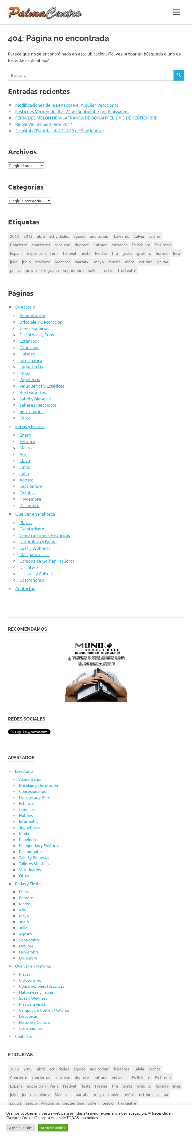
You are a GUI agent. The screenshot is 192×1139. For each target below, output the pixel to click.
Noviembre (30, 498)
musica (114, 261)
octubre (146, 261)
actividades (59, 235)
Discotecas (30, 567)
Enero (25, 434)
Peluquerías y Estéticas (42, 385)
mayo (99, 261)
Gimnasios (29, 347)
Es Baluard (141, 244)
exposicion (36, 253)
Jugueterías (31, 366)
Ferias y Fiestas (30, 426)
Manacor (62, 261)
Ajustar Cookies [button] (20, 1127)
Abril (24, 454)
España (16, 253)
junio (26, 261)
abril (41, 235)
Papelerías (30, 379)
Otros (25, 417)
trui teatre (127, 270)
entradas (119, 244)
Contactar (25, 588)
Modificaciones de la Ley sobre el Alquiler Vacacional (66, 104)
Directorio (25, 306)
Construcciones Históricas (45, 535)
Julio (24, 473)
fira (115, 253)
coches (154, 235)
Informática (31, 360)
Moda (25, 373)
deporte (82, 244)
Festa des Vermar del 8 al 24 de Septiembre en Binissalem (72, 111)
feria (54, 253)
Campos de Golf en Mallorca (47, 560)
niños (129, 261)
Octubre (28, 492)
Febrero (27, 441)
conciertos (41, 244)
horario (162, 253)
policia (15, 270)
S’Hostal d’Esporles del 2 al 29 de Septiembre (59, 130)
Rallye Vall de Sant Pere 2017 (43, 124)
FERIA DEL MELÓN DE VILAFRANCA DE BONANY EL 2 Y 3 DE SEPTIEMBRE (86, 117)
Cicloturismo (32, 528)
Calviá (139, 235)
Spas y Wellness (35, 548)
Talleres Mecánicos (38, 404)
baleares (121, 235)
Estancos (28, 340)
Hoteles (27, 353)
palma (162, 261)
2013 (28, 235)
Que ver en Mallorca (35, 513)
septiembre (73, 270)
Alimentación (32, 315)
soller (93, 270)
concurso (62, 244)
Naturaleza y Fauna (38, 541)
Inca (176, 253)
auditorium (100, 235)
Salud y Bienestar (36, 398)
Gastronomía (32, 579)
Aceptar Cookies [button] (53, 1127)
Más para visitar (35, 554)
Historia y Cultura (37, 573)
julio (14, 261)
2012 (14, 235)
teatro (108, 270)
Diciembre (30, 505)
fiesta (85, 253)
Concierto (18, 244)
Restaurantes (33, 392)
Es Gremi (163, 244)
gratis (127, 253)
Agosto (27, 479)
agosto (80, 235)
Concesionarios (34, 328)
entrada (100, 244)
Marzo (26, 447)
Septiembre (31, 486)
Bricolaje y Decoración (41, 321)
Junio (25, 466)
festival (69, 253)
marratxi (82, 261)
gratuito (144, 253)
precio (31, 270)
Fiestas (101, 253)
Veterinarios (32, 411)
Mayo (25, 460)
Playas (26, 522)
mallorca (42, 261)
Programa (50, 270)
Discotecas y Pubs (37, 334)
